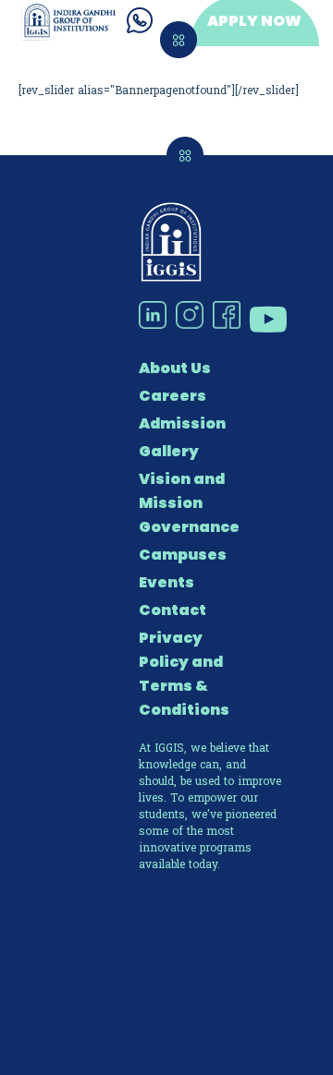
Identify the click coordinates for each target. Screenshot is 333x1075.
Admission (182, 423)
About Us (175, 368)
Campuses (183, 554)
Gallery (169, 451)
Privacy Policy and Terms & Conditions (184, 673)
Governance (189, 527)
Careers (172, 395)
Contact (172, 610)
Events (166, 582)
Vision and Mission (182, 490)
